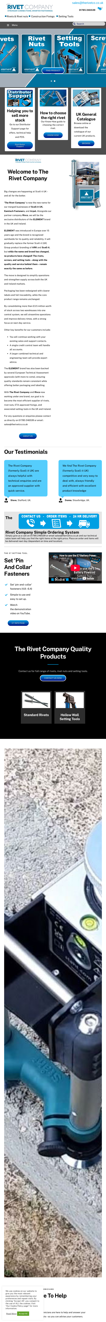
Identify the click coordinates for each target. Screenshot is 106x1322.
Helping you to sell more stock (20, 115)
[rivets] (36, 707)
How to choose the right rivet (53, 115)
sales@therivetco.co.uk (67, 535)
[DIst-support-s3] (20, 90)
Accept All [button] (23, 1314)
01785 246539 (87, 10)
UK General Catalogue (86, 116)
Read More (11, 1313)
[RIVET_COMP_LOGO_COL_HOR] (29, 3)
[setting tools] (69, 707)
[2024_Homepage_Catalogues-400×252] (86, 90)
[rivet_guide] (53, 90)
